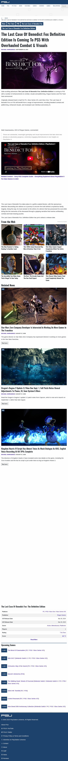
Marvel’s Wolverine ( (14, 674)
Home (2, 6)
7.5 (65, 636)
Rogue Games (61, 615)
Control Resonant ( (14, 698)
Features (27, 6)
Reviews (41, 6)
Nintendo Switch (39, 681)
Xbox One (52, 611)
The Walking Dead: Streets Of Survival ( (21, 681)
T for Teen (63, 632)
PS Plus (14, 6)
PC (44, 611)
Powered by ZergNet (62, 221)
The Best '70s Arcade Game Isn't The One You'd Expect (34, 277)
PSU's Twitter (7, 732)
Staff (4, 751)
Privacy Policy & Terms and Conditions (16, 736)
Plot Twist (11, 23)
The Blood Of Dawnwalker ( (17, 650)
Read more (5, 343)
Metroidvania (55, 625)
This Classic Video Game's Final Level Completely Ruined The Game (55, 278)
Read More (34, 639)
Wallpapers (56, 6)
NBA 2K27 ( (12, 658)
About (5, 747)
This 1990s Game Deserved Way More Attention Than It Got (33, 248)
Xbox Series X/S (61, 611)
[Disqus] (34, 534)
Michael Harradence (8, 49)
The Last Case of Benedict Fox (32, 23)
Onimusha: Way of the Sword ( (18, 666)
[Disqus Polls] (34, 490)
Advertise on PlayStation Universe (14, 740)
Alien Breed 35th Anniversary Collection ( (21, 706)
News (20, 6)
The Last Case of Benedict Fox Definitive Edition (18, 28)
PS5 (8, 6)
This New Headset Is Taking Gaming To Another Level (9, 248)
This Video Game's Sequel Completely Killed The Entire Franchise (55, 249)
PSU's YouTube (8, 728)
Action (49, 625)
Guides (35, 6)
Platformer (63, 625)
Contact (5, 743)
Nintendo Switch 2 (22, 658)
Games (48, 6)
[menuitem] (3, 6)
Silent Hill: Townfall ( (14, 691)
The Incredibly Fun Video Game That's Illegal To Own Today (10, 277)
